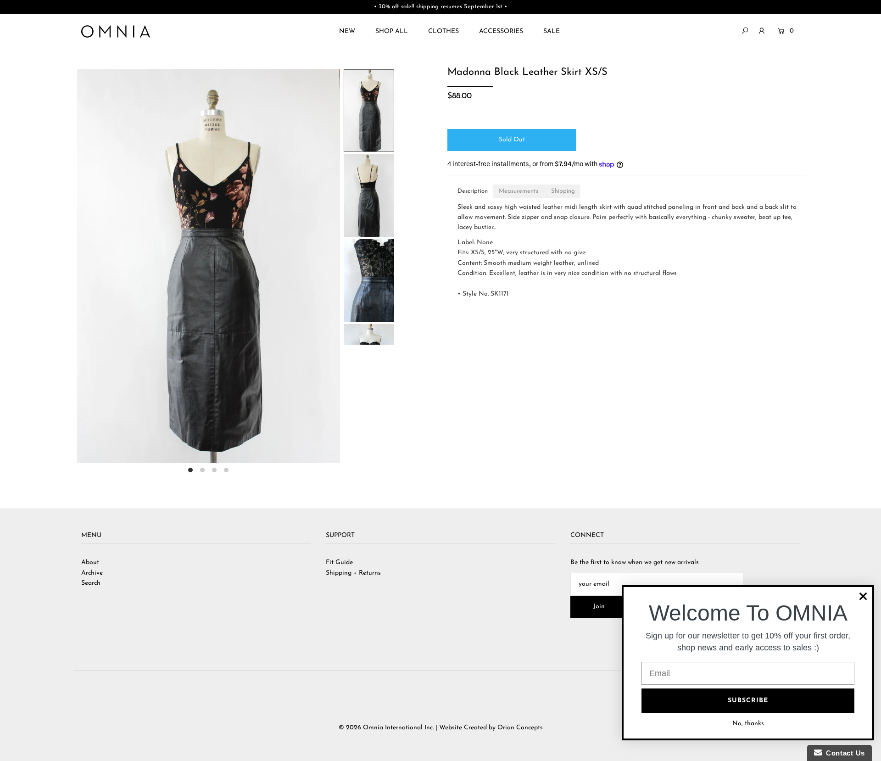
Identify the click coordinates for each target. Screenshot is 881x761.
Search (90, 583)
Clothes (443, 31)
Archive (92, 573)
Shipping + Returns (353, 573)
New (347, 31)
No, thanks (748, 723)
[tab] (472, 191)
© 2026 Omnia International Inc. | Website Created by (418, 727)
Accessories (501, 31)
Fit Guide (339, 562)
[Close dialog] (863, 596)
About (90, 562)
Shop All (391, 31)
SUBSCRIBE (748, 700)
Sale (551, 31)
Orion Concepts (520, 727)
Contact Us (843, 753)
